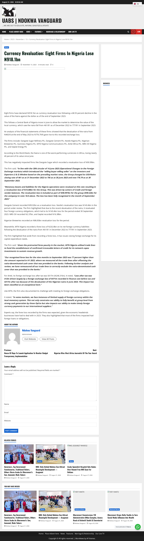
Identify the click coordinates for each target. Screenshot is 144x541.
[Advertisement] (121, 61)
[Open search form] (128, 32)
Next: (75, 351)
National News (80, 509)
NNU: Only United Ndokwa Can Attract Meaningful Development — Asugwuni (50, 469)
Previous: (26, 353)
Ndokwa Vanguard (12, 65)
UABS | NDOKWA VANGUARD (32, 20)
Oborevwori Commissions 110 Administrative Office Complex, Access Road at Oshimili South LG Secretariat (88, 518)
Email (6, 412)
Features (38, 31)
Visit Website (30, 339)
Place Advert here (16, 31)
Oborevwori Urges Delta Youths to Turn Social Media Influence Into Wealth (123, 516)
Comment (8, 374)
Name (6, 404)
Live (138, 31)
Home (4, 31)
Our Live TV (72, 31)
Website (7, 421)
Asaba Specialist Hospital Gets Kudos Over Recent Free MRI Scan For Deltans (81, 469)
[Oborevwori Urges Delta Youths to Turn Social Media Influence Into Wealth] (124, 501)
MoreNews (79, 538)
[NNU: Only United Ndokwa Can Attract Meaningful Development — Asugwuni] (50, 454)
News (28, 31)
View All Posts (48, 339)
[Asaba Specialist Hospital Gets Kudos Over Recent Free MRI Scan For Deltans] (82, 454)
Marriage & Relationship (55, 31)
